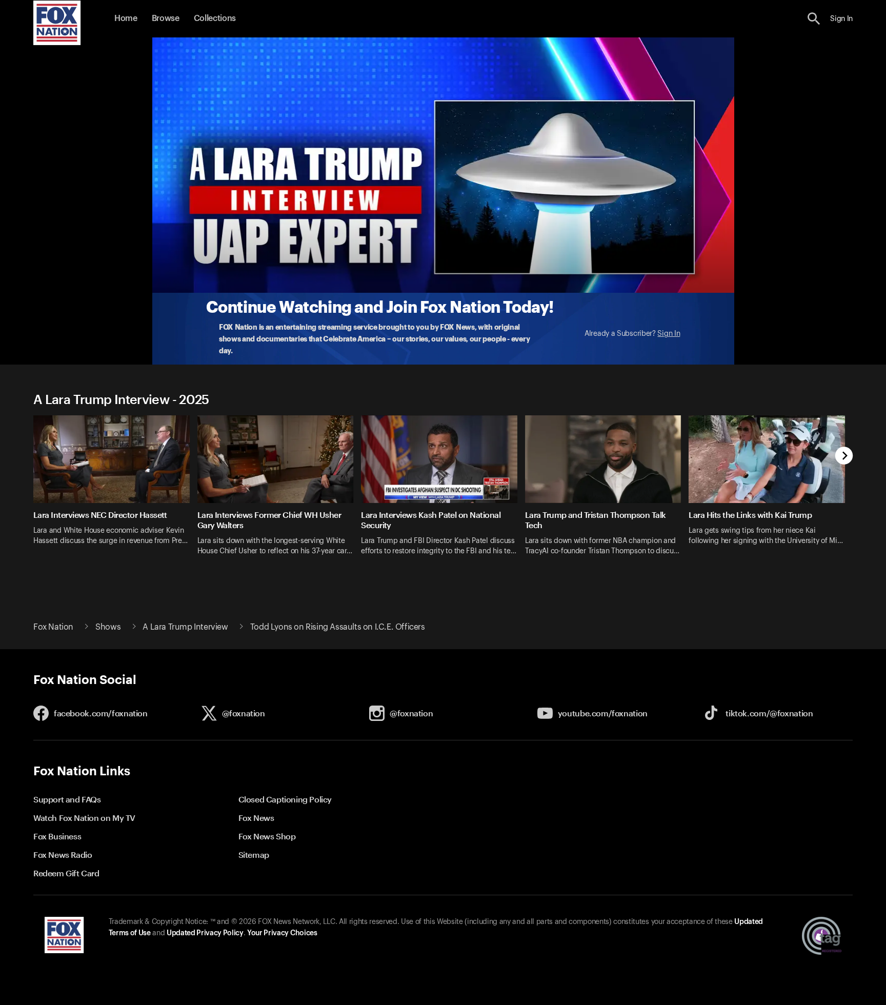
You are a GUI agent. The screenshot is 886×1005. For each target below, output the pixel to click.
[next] (844, 457)
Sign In (668, 333)
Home (125, 18)
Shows (107, 627)
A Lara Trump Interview (185, 627)
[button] (814, 18)
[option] (115, 492)
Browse (165, 18)
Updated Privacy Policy (205, 933)
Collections (215, 18)
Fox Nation (53, 627)
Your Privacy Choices (282, 933)
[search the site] (814, 18)
